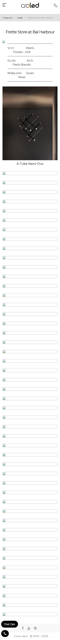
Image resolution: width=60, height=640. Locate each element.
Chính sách (21, 636)
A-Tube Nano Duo (30, 164)
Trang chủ (7, 17)
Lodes (19, 17)
